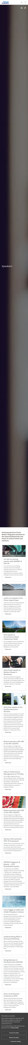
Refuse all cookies (14, 1037)
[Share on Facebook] (25, 8)
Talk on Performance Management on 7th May (14, 772)
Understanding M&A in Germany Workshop (13, 937)
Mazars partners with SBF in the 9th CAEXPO (14, 742)
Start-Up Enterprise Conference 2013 (11, 994)
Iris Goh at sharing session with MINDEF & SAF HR (13, 561)
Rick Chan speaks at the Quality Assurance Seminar (13, 709)
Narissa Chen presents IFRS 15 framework (13, 839)
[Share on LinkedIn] (22, 8)
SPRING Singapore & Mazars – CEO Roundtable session (12, 864)
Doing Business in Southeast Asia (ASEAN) (13, 961)
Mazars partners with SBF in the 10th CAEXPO (14, 811)
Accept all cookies (14, 1033)
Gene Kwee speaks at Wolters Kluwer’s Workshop (12, 672)
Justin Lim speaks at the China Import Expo (13, 599)
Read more (8, 577)
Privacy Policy (15, 1028)
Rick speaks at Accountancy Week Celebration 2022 (11, 636)
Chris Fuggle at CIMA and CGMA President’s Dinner (14, 910)
